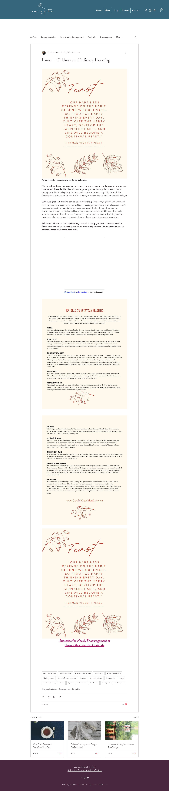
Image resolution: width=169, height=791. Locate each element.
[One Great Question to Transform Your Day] (47, 730)
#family (121, 678)
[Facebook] (146, 10)
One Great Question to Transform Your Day (43, 746)
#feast (62, 683)
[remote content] (84, 263)
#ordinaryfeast (119, 683)
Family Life (92, 37)
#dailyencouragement (83, 673)
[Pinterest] (154, 10)
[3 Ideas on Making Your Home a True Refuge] (121, 730)
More (118, 37)
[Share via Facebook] (43, 697)
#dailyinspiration (65, 673)
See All (136, 717)
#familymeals (110, 678)
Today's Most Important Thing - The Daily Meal (84, 746)
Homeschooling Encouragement (71, 37)
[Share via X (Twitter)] (49, 697)
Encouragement (106, 37)
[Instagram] (150, 10)
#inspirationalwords (114, 673)
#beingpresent (48, 678)
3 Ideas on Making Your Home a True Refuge (121, 746)
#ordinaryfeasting (49, 683)
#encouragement (49, 673)
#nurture (83, 678)
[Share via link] (60, 697)
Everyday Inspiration (48, 37)
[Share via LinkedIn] (54, 697)
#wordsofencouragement (67, 678)
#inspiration (99, 673)
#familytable (106, 683)
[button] (161, 10)
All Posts (33, 37)
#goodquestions (96, 678)
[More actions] (125, 52)
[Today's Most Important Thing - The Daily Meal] (84, 730)
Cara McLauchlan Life (85, 767)
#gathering (94, 683)
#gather (71, 683)
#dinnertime (81, 683)
